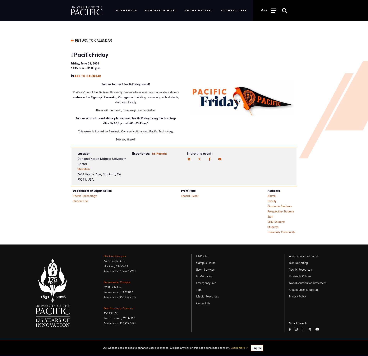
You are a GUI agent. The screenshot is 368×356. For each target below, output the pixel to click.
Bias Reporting (298, 263)
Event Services (205, 269)
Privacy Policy (297, 296)
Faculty (272, 201)
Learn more (238, 347)
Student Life (80, 201)
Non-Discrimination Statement (307, 283)
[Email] (220, 159)
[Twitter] (199, 159)
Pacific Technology (85, 196)
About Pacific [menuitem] (199, 10)
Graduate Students (280, 206)
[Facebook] (209, 159)
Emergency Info (206, 283)
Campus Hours (205, 263)
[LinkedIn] (189, 159)
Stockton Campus (115, 256)
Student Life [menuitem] (234, 10)
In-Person (159, 153)
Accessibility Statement (303, 256)
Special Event (189, 196)
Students (273, 227)
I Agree (257, 347)
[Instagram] (298, 329)
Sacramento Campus (117, 282)
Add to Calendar (88, 76)
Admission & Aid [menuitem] (161, 10)
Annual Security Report (303, 290)
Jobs (199, 290)
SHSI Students (276, 222)
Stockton (83, 169)
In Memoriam (204, 276)
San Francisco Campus (118, 308)
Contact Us (203, 303)
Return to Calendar (93, 40)
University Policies (300, 276)
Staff (270, 216)
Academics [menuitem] (126, 10)
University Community (281, 232)
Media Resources (207, 296)
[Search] (284, 10)
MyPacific (202, 256)
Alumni (272, 196)
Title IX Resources (300, 269)
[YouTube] (318, 329)
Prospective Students (281, 211)
